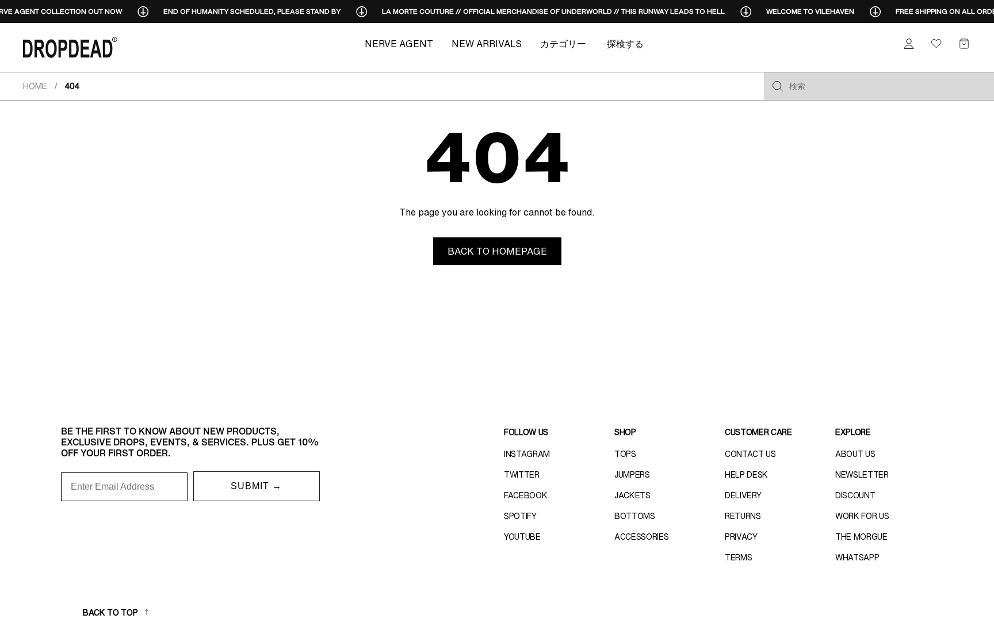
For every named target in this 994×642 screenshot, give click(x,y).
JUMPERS (632, 475)
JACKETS (632, 495)
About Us (855, 454)
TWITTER (522, 475)
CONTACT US (750, 454)
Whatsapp (857, 557)
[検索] (778, 86)
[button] (964, 44)
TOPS (625, 454)
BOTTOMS (634, 516)
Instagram (527, 454)
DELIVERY (743, 495)
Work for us (862, 516)
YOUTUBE (522, 537)
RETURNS (743, 516)
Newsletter (862, 475)
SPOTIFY (520, 516)
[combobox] (888, 86)
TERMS (738, 557)
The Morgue (861, 537)
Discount (855, 495)
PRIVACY (741, 537)
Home (35, 86)
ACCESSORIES (641, 537)
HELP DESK (746, 475)
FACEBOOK (525, 495)
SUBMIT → (256, 486)
